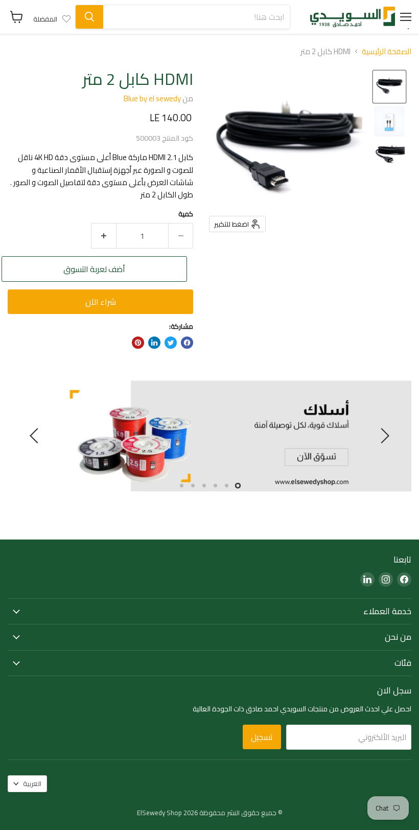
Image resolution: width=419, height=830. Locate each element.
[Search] (89, 17)
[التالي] (36, 435)
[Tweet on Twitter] (171, 343)
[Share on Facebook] (187, 343)
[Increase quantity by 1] (103, 236)
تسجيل (262, 737)
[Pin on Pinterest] (138, 343)
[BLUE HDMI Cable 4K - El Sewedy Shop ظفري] (389, 87)
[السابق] (383, 435)
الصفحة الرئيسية (386, 51)
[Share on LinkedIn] (154, 343)
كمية (185, 214)
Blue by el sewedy (152, 98)
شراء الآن (100, 301)
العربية (32, 783)
